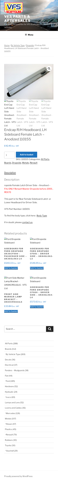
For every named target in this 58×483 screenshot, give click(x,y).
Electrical (11, 365)
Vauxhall (12, 450)
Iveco (10, 397)
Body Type (42, 215)
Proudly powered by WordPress (18, 476)
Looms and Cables (15, 408)
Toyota (10, 445)
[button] (49, 68)
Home (7, 45)
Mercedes (13, 413)
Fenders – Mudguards (16, 370)
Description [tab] (10, 172)
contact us (27, 222)
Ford (10, 381)
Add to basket (26, 154)
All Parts (45, 159)
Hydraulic (11, 392)
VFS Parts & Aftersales (17, 18)
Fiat (8, 375)
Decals (10, 359)
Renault (33, 163)
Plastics (10, 429)
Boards (7, 163)
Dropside (30, 45)
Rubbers (11, 440)
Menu (30, 35)
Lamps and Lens (14, 402)
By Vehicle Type (18, 45)
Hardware (11, 386)
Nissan (11, 424)
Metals (25, 163)
